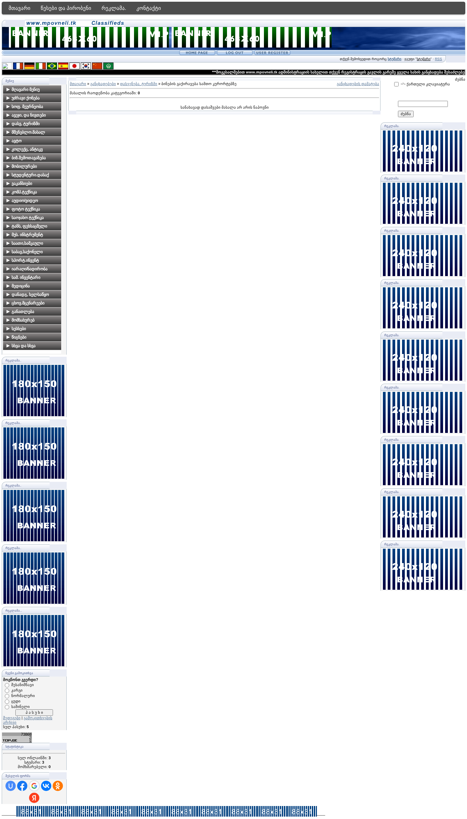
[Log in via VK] (46, 786)
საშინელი (20, 707)
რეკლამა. (114, 8)
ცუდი (16, 701)
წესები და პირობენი (66, 8)
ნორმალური (23, 696)
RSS (438, 59)
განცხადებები (103, 84)
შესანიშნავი (22, 685)
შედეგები (12, 718)
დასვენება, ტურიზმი (138, 84)
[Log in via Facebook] (22, 786)
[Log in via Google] (34, 785)
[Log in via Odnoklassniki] (58, 786)
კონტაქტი (148, 8)
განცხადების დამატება (358, 84)
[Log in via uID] (10, 786)
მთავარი (19, 8)
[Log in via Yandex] (34, 798)
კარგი (17, 690)
